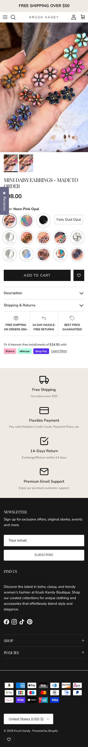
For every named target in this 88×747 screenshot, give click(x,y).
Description (13, 293)
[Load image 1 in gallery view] (44, 87)
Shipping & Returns (19, 305)
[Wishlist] (9, 739)
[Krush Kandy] (44, 17)
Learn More (59, 351)
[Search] (15, 17)
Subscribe (44, 555)
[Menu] (5, 17)
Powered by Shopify (45, 731)
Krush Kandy (22, 731)
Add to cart (37, 275)
